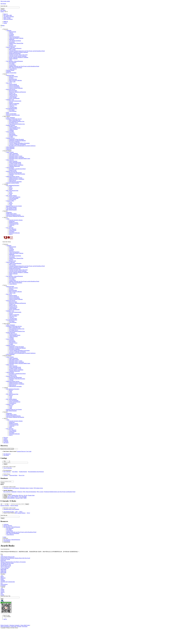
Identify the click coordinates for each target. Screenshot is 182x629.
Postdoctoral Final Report (15, 53)
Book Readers (12, 134)
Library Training (10, 152)
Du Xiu (25, 495)
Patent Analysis (12, 180)
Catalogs (5, 438)
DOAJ (28, 513)
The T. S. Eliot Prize (5, 567)
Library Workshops (10, 117)
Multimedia (11, 39)
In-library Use (12, 93)
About (7, 218)
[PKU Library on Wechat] (91, 608)
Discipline (3, 574)
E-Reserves (19, 491)
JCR (16, 511)
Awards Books (12, 65)
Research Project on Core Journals (14, 206)
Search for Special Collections (16, 88)
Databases (11, 35)
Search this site (4, 6)
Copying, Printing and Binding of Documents (19, 143)
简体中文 (5, 21)
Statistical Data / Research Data (16, 43)
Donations (8, 71)
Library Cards (12, 81)
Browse (11, 188)
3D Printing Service (13, 122)
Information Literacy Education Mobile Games (19, 158)
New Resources (12, 62)
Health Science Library (11, 213)
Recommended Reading (11, 108)
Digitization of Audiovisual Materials (17, 140)
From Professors (12, 111)
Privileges (11, 77)
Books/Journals (12, 31)
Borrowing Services (10, 89)
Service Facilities (10, 131)
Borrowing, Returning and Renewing (17, 92)
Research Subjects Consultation (16, 165)
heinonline (24, 496)
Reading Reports (23, 471)
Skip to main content (5, 1)
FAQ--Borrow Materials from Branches (15, 216)
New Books (12, 63)
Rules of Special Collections (15, 80)
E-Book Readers (13, 97)
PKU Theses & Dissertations (15, 67)
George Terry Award (5, 559)
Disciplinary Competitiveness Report (17, 168)
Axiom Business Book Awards (7, 556)
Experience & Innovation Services (14, 118)
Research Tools (12, 45)
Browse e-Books (14, 505)
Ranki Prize (3, 560)
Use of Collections (7, 468)
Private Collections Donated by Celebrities (18, 57)
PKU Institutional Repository (12, 185)
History (2, 576)
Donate (2, 11)
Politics (2, 579)
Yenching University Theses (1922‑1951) (18, 54)
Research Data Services (11, 171)
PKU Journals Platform (11, 195)
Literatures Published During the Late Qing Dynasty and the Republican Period (27, 51)
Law (2, 583)
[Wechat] (5, 617)
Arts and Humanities (13, 198)
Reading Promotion (10, 125)
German (2, 590)
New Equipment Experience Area (16, 121)
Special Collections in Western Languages (18, 52)
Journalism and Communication (8, 581)
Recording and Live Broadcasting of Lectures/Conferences (22, 145)
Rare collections (7, 471)
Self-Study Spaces (13, 135)
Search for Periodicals (14, 85)
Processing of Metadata (14, 141)
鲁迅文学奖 (3, 572)
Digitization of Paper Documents (16, 139)
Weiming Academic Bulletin (12, 182)
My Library (3, 10)
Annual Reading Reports (14, 127)
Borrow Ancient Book (11, 72)
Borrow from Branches (14, 98)
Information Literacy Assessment (16, 157)
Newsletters (11, 231)
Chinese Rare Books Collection (16, 38)
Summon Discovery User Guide (24, 451)
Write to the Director (8, 19)
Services (11, 102)
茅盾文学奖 (3, 571)
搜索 (2, 599)
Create (10, 191)
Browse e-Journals (5, 505)
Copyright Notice (13, 107)
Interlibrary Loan (10, 99)
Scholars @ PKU (10, 200)
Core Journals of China (11, 208)
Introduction (9, 212)
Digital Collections (13, 58)
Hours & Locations (13, 76)
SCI (9, 496)
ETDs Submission (10, 147)
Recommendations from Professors (36, 471)
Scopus (12, 496)
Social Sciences (12, 199)
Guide (10, 186)
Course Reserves (13, 68)
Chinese (2, 589)
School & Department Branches (13, 214)
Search (2, 8)
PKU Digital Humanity (11, 207)
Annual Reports (12, 230)
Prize (2, 554)
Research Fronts (12, 170)
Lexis (20, 496)
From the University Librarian (16, 220)
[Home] (2, 25)
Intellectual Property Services (12, 176)
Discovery (5, 437)
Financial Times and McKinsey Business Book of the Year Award (15, 558)
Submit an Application (14, 103)
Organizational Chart (13, 223)
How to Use (9, 83)
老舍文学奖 (3, 569)
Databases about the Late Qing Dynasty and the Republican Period (24, 66)
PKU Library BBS (7, 15)
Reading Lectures (13, 126)
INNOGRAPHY (11, 498)
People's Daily (31, 495)
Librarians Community (14, 625)
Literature (3, 580)
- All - (2, 555)
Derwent (18, 498)
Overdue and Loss (13, 95)
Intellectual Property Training (15, 177)
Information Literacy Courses (15, 156)
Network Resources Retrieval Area (17, 124)
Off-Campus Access (38, 488)
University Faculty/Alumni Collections (17, 56)
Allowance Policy (13, 104)
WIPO (25, 498)
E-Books (11, 33)
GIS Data (11, 175)
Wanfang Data (15, 495)
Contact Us (11, 106)
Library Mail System (25, 625)
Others (10, 59)
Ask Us (5, 619)
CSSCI (20, 511)
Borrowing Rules (10, 75)
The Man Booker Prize (6, 564)
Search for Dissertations (14, 86)
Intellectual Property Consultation (16, 179)
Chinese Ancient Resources (15, 48)
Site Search (5, 442)
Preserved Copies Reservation (13, 115)
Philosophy (3, 577)
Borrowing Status (13, 90)
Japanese (3, 592)
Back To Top (6, 615)
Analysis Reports (10, 167)
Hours (7, 112)
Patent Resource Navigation (15, 181)
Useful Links (13, 626)
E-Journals (5, 441)
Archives (11, 44)
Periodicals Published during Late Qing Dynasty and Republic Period (59, 491)
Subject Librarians (13, 161)
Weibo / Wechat (7, 17)
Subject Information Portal (15, 162)
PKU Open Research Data (12, 190)
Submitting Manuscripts (14, 166)
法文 (2, 593)
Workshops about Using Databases (11, 488)
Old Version (3, 3)
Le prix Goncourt (4, 568)
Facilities (11, 136)
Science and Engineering (14, 197)
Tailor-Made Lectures (14, 154)
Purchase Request (10, 70)
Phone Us (5, 14)
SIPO (21, 498)
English (5, 23)
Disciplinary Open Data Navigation (17, 173)
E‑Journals (11, 34)
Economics (3, 585)
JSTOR (16, 496)
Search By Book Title (5, 596)
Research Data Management (15, 172)
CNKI (9, 495)
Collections (8, 30)
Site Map (19, 626)
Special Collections (10, 47)
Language (3, 586)
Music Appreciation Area (14, 120)
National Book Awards (6, 565)
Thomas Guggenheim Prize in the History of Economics (13, 561)
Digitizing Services (10, 138)
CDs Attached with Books (15, 40)
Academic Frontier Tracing (15, 163)
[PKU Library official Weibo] (3, 617)
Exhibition (11, 130)
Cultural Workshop (13, 129)
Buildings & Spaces (13, 222)
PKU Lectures (12, 49)
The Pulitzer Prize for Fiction (7, 563)
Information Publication (14, 232)
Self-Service (12, 132)
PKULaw (21, 495)
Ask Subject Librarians (8, 16)
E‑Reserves (8, 149)
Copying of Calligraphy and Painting (17, 144)
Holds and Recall (13, 94)
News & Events (9, 227)
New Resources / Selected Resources (14, 61)
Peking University (5, 625)
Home (4, 537)
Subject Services (10, 159)
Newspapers (12, 42)
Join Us (11, 234)
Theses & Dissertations (14, 36)
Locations (5, 475)
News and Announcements (15, 100)
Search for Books (13, 84)
